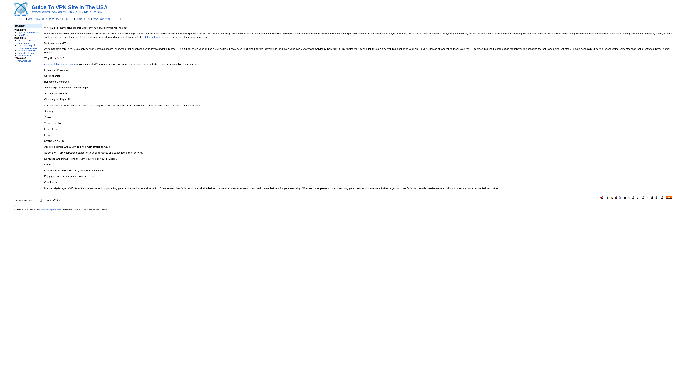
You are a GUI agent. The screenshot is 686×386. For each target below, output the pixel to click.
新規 (80, 18)
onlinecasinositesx (27, 48)
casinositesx (24, 55)
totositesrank (24, 43)
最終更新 (105, 18)
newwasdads (24, 61)
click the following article (155, 37)
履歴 (51, 18)
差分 (44, 18)
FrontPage (23, 35)
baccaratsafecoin (27, 50)
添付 (58, 18)
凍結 (37, 18)
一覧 (88, 18)
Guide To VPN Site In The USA (70, 7)
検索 (95, 18)
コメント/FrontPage (28, 32)
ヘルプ (116, 18)
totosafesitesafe (26, 53)
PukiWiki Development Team (49, 210)
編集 (30, 18)
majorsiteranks (25, 40)
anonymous (28, 206)
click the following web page (60, 64)
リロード (68, 18)
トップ (19, 18)
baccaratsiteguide (27, 45)
